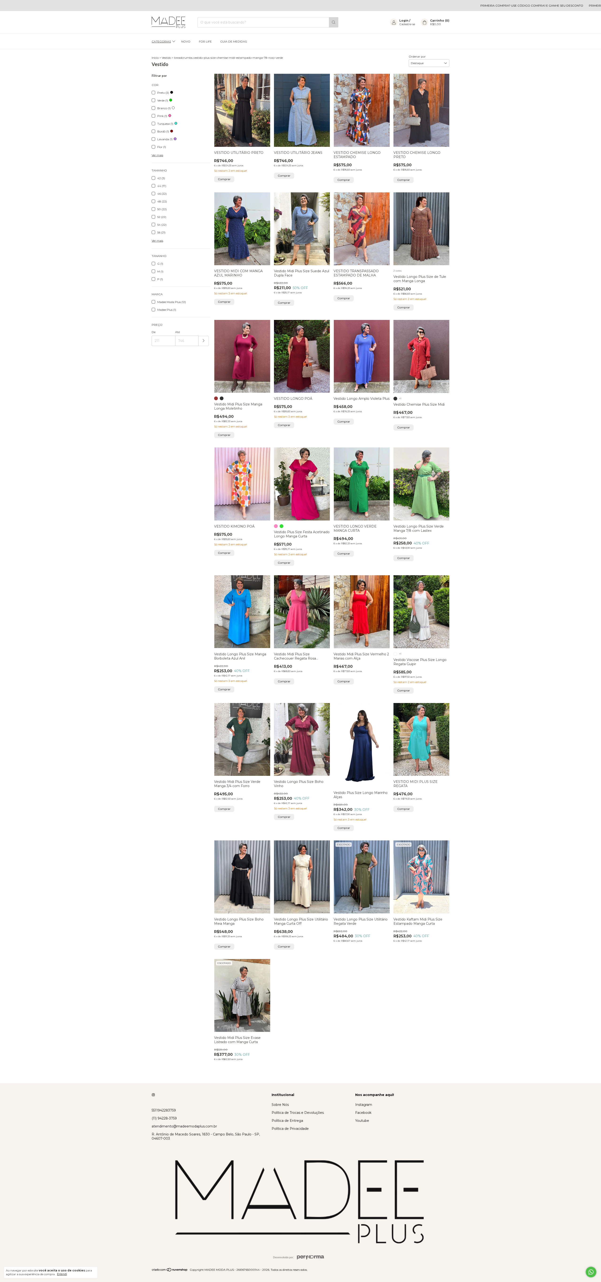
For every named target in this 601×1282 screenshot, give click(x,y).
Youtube (362, 1121)
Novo (185, 41)
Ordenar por (417, 56)
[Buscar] (333, 22)
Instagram (363, 1105)
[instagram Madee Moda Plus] (153, 1095)
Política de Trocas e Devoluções (298, 1113)
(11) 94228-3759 (164, 1118)
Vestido (166, 57)
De (153, 332)
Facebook (363, 1113)
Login (403, 20)
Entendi (62, 1274)
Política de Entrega (287, 1121)
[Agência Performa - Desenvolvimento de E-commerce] (310, 1257)
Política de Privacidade (290, 1129)
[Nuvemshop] (170, 1271)
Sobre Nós (280, 1105)
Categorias (161, 41)
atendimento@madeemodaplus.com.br (184, 1126)
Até (177, 332)
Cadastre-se (407, 24)
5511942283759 (164, 1110)
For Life (205, 41)
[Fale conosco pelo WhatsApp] (591, 1272)
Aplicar (204, 341)
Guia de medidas (233, 41)
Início (155, 57)
